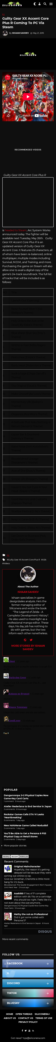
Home (9, 1014)
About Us (10, 1018)
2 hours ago (24, 887)
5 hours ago (20, 908)
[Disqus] (28, 695)
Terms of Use (43, 1018)
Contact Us (25, 1018)
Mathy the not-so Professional (31, 914)
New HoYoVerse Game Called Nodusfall (26, 825)
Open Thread (24, 1014)
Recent (15, 857)
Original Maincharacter (27, 866)
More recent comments (15, 939)
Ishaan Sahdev (20, 33)
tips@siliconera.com (34, 1038)
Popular (24, 857)
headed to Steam (16, 230)
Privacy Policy (28, 1022)
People (6, 857)
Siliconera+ (42, 1014)
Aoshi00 (18, 893)
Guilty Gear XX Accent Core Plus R (24, 560)
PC (3, 14)
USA (44, 560)
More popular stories (15, 845)
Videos (7, 563)
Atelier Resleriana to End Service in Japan (28, 806)
